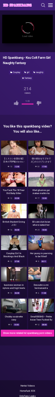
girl (27, 72)
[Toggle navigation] (50, 5)
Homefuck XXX (27, 390)
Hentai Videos (27, 385)
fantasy (28, 78)
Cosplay (16, 72)
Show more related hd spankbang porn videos (27, 333)
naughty (39, 72)
